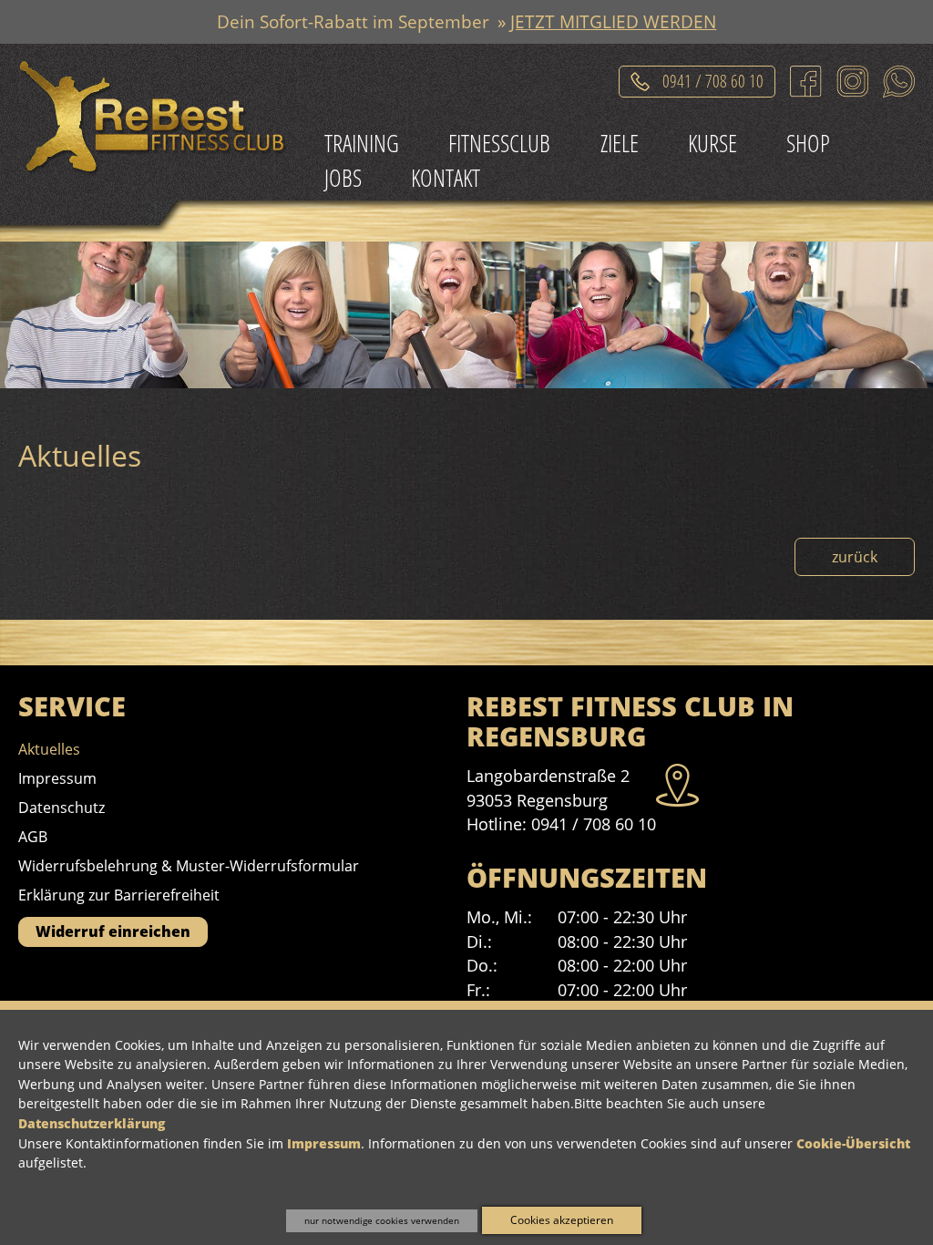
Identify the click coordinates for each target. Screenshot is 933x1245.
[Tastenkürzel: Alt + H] (157, 121)
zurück (854, 557)
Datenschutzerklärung (91, 1123)
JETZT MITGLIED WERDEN (613, 21)
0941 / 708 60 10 (713, 77)
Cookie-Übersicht (853, 1143)
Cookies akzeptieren (561, 1220)
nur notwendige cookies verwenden (381, 1220)
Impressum (324, 1143)
